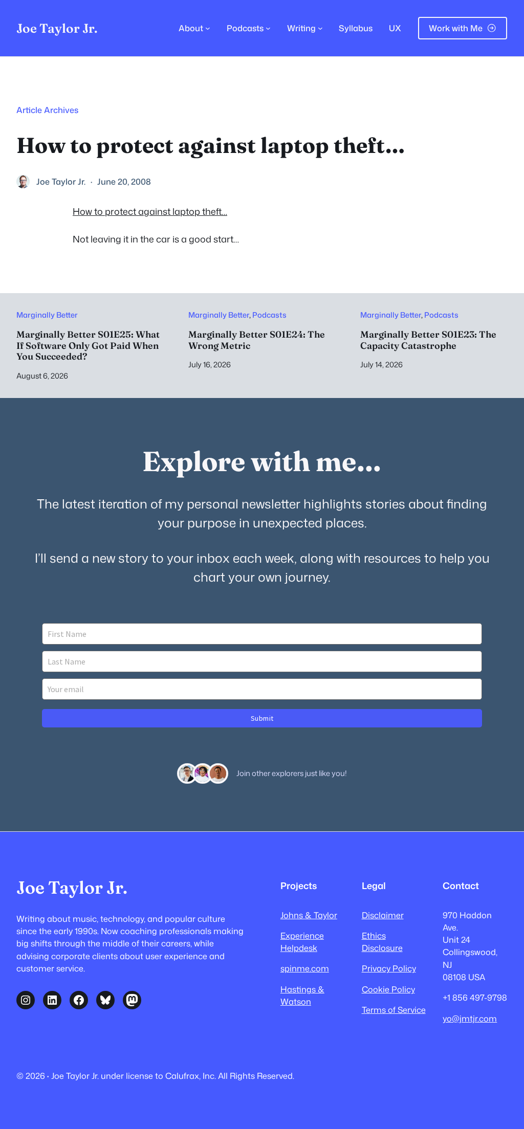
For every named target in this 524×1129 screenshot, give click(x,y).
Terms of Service (394, 1009)
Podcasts (269, 314)
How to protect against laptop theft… (150, 211)
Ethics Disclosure (382, 941)
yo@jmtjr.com (470, 1018)
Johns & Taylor (308, 915)
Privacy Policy (389, 968)
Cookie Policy (388, 989)
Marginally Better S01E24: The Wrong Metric (256, 340)
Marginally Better (47, 314)
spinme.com (304, 968)
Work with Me (456, 28)
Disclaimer (383, 915)
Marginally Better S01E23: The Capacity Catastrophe (428, 340)
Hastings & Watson (302, 995)
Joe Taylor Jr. (57, 28)
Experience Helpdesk (302, 941)
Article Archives (47, 110)
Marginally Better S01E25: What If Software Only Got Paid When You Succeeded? (88, 345)
